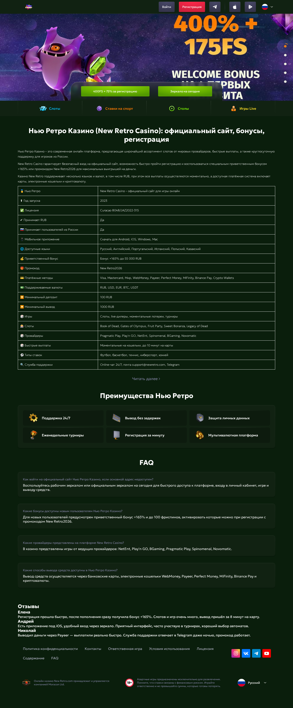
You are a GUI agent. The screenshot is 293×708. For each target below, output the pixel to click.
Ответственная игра (125, 648)
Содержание (33, 658)
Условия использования (169, 648)
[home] (28, 7)
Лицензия (205, 648)
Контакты (93, 648)
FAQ (54, 658)
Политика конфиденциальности (50, 648)
